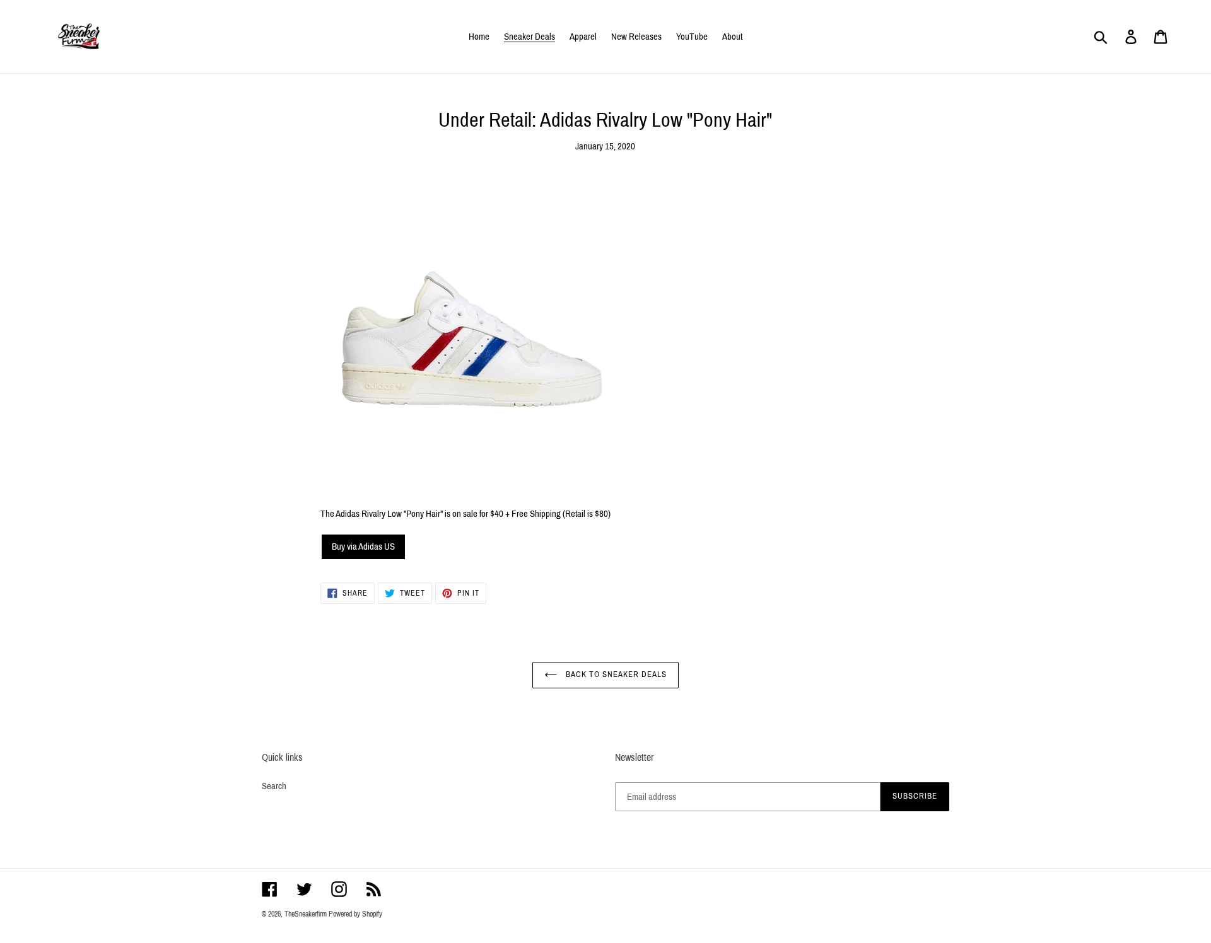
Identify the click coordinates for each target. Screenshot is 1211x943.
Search (274, 786)
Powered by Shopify (355, 914)
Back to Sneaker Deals (615, 674)
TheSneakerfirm (305, 914)
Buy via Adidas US (363, 546)
